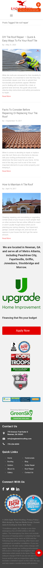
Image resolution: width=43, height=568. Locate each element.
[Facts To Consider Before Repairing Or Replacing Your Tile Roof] (21, 137)
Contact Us (29, 472)
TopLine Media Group (23, 522)
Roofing (10, 462)
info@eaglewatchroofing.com (19, 439)
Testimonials (29, 458)
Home (9, 458)
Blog (26, 462)
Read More (6, 96)
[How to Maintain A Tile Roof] (21, 203)
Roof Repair (29, 469)
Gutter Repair (30, 465)
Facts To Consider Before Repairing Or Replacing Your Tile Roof (19, 113)
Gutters (10, 465)
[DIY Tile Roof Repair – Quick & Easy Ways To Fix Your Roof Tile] (21, 60)
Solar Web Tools (24, 525)
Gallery (9, 472)
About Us (10, 469)
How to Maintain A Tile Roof (17, 184)
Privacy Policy (32, 520)
